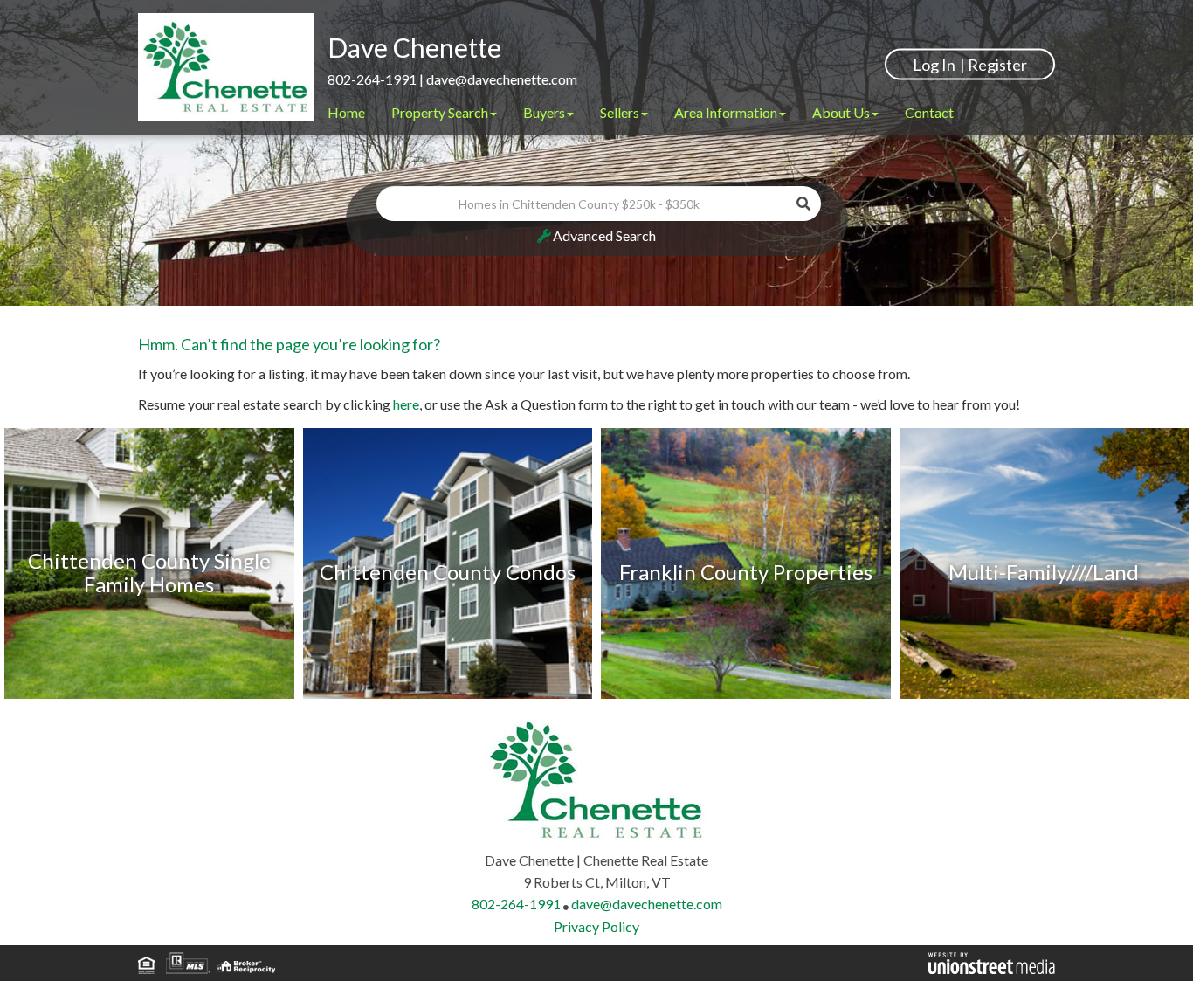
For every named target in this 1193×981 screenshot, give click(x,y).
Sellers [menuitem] (619, 112)
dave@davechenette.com (501, 79)
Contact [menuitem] (929, 112)
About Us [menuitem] (841, 112)
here (406, 404)
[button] (803, 203)
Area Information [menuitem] (725, 112)
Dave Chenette (414, 47)
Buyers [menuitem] (544, 112)
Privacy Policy (596, 926)
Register (997, 63)
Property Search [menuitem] (439, 112)
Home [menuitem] (346, 112)
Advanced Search (604, 235)
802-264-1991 (372, 79)
